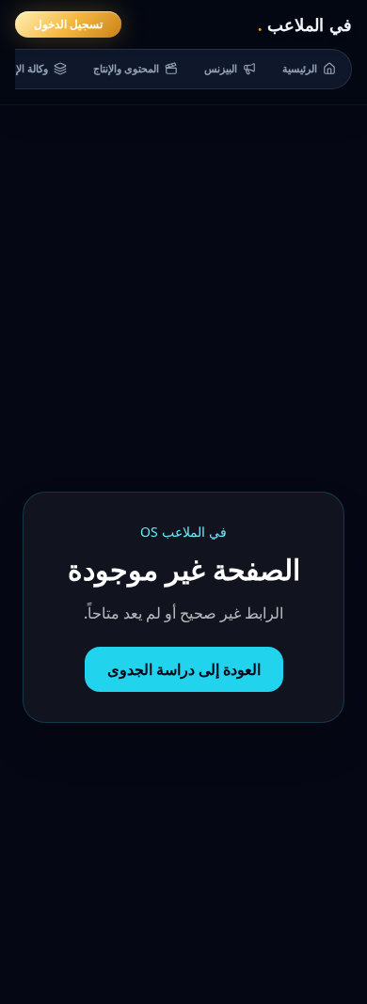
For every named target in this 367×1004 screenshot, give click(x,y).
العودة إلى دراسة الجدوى (184, 669)
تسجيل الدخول (68, 24)
